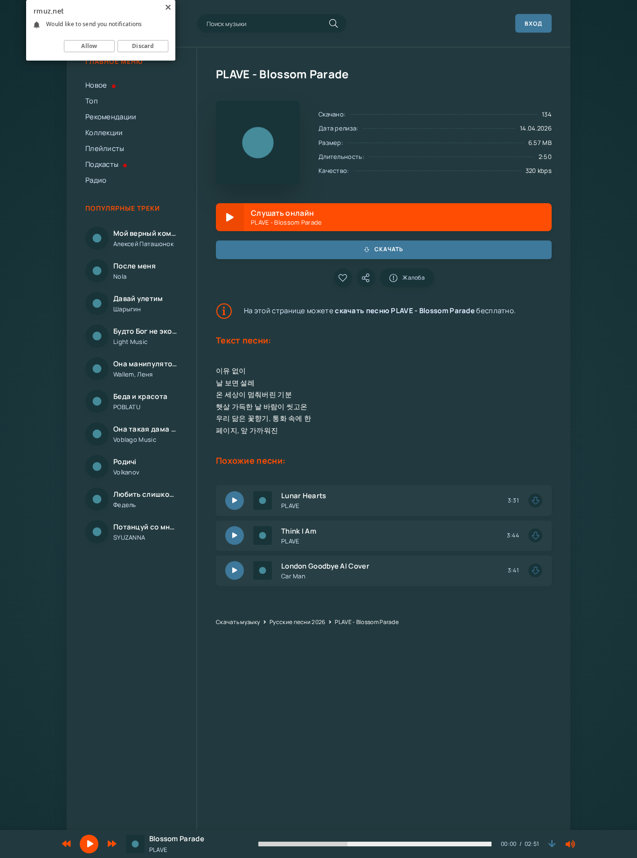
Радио (96, 180)
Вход (533, 23)
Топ (91, 101)
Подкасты (101, 164)
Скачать (388, 249)
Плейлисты (105, 148)
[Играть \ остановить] (234, 500)
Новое (96, 85)
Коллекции (104, 132)
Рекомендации (111, 117)
